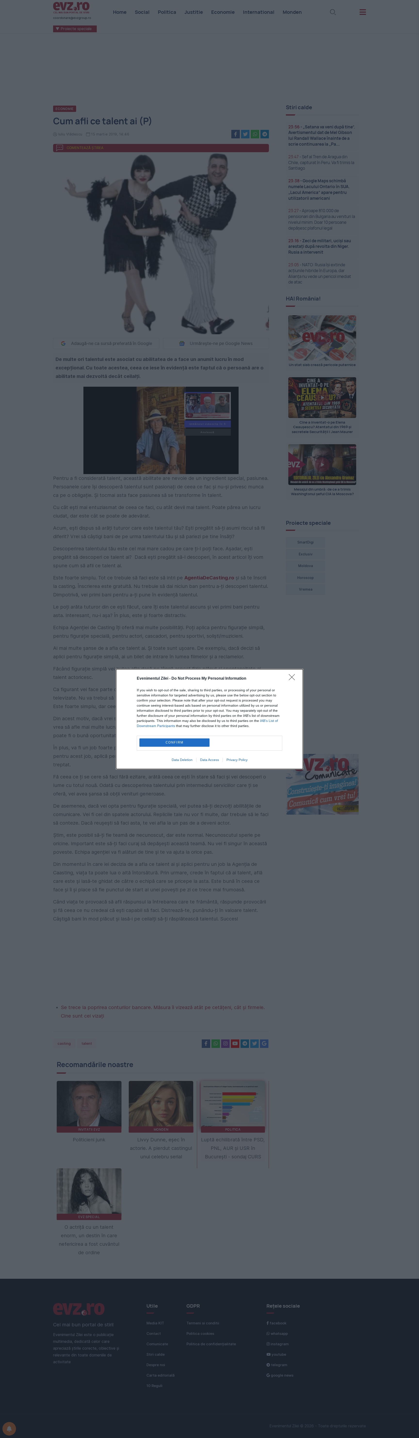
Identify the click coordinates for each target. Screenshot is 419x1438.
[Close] (293, 678)
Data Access (209, 760)
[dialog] (209, 719)
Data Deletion (182, 760)
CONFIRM (175, 742)
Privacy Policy (237, 760)
